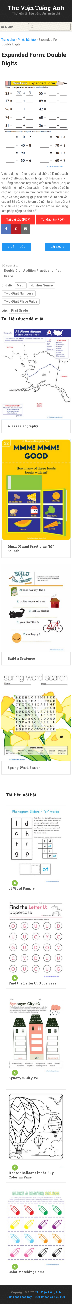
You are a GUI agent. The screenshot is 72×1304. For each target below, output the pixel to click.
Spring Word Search (24, 767)
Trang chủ (8, 40)
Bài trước (18, 246)
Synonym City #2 (23, 1078)
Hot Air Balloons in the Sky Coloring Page (31, 1175)
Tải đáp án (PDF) (53, 219)
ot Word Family (22, 888)
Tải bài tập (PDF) (18, 219)
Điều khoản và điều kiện (50, 1297)
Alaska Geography (23, 426)
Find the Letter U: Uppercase (32, 983)
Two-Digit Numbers (18, 293)
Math (20, 285)
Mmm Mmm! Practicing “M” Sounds (31, 548)
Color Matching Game (27, 1272)
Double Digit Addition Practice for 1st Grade (32, 273)
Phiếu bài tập (27, 40)
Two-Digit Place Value (20, 301)
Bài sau (56, 246)
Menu (9, 26)
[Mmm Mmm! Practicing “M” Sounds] (36, 489)
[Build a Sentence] (36, 608)
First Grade (19, 310)
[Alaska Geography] (36, 374)
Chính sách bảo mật (19, 1297)
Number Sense (41, 285)
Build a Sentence (21, 658)
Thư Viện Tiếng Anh (36, 8)
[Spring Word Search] (36, 716)
